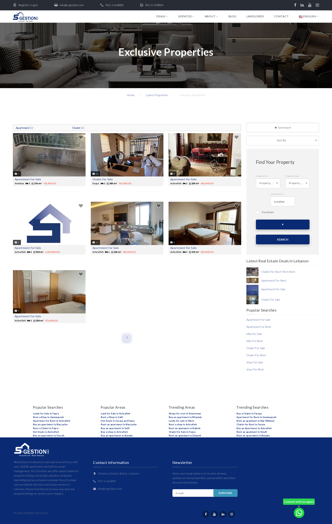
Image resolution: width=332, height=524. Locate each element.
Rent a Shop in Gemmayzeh (48, 417)
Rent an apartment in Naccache (119, 424)
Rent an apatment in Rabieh (184, 428)
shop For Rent (255, 369)
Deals (160, 16)
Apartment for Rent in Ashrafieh (51, 420)
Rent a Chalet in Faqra (45, 428)
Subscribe (225, 492)
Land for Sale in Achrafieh (115, 413)
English (309, 16)
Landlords (255, 16)
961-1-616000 (114, 5)
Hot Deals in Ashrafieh (46, 431)
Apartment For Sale (28, 179)
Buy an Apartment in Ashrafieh (254, 428)
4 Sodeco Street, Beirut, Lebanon (118, 473)
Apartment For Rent (258, 326)
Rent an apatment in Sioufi (252, 431)
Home (131, 95)
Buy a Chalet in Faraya (249, 413)
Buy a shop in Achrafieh (114, 431)
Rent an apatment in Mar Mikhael (255, 420)
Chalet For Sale (103, 179)
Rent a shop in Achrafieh (183, 424)
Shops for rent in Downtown (185, 413)
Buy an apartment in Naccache (50, 424)
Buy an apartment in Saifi (115, 428)
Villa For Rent (254, 341)
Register (24, 5)
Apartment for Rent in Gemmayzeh (256, 417)
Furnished (268, 212)
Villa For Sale (254, 333)
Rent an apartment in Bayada (253, 435)
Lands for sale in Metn (181, 420)
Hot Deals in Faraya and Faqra (118, 420)
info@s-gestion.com (72, 5)
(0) (24, 127)
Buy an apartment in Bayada (116, 435)
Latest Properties (157, 95)
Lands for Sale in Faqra (46, 413)
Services (185, 16)
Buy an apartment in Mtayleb (185, 417)
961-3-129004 (154, 5)
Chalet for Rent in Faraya (251, 424)
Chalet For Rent (256, 355)
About (210, 16)
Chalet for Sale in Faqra (182, 431)
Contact (281, 16)
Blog (232, 16)
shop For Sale (254, 362)
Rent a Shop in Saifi (112, 417)
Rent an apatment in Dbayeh (185, 435)
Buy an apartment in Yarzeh (48, 435)
